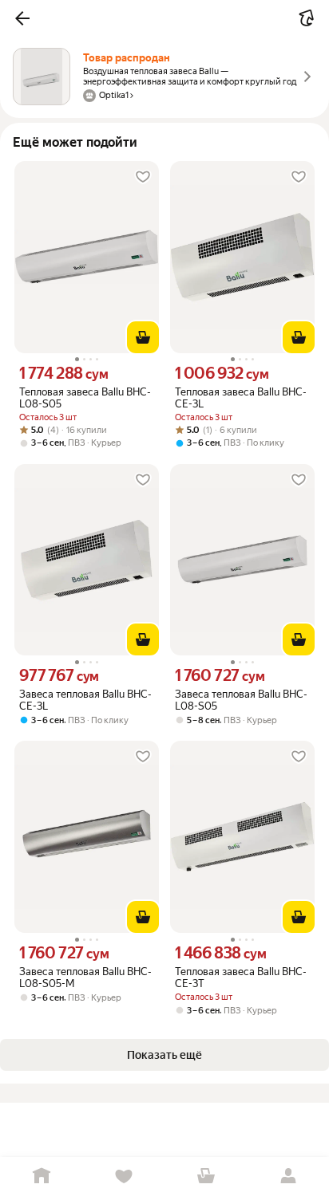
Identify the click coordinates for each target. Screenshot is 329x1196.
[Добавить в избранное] (143, 177)
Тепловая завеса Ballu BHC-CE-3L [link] (241, 398)
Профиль (288, 1176)
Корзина (205, 1176)
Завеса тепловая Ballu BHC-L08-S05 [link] (241, 700)
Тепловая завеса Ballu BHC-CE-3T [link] (241, 977)
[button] (22, 18)
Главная (41, 1176)
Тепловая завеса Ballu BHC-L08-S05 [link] (85, 398)
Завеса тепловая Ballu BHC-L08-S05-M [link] (85, 977)
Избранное (123, 1176)
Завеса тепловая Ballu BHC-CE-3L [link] (85, 700)
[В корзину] (143, 337)
